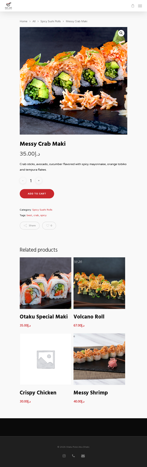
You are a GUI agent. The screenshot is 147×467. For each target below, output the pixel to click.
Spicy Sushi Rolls (51, 21)
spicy (43, 215)
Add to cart (37, 193)
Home (23, 21)
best (29, 215)
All (33, 21)
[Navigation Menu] (140, 6)
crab (36, 215)
